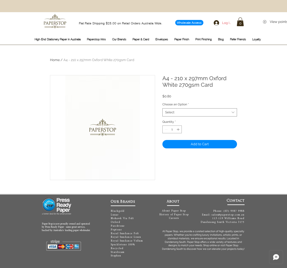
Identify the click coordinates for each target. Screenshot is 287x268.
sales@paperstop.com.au (228, 215)
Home (55, 60)
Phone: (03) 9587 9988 (229, 211)
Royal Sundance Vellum (127, 241)
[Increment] (178, 129)
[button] (240, 21)
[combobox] (199, 112)
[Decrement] (165, 129)
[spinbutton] (172, 129)
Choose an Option (175, 104)
